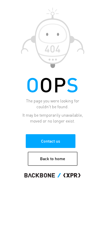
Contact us (50, 141)
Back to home (52, 158)
